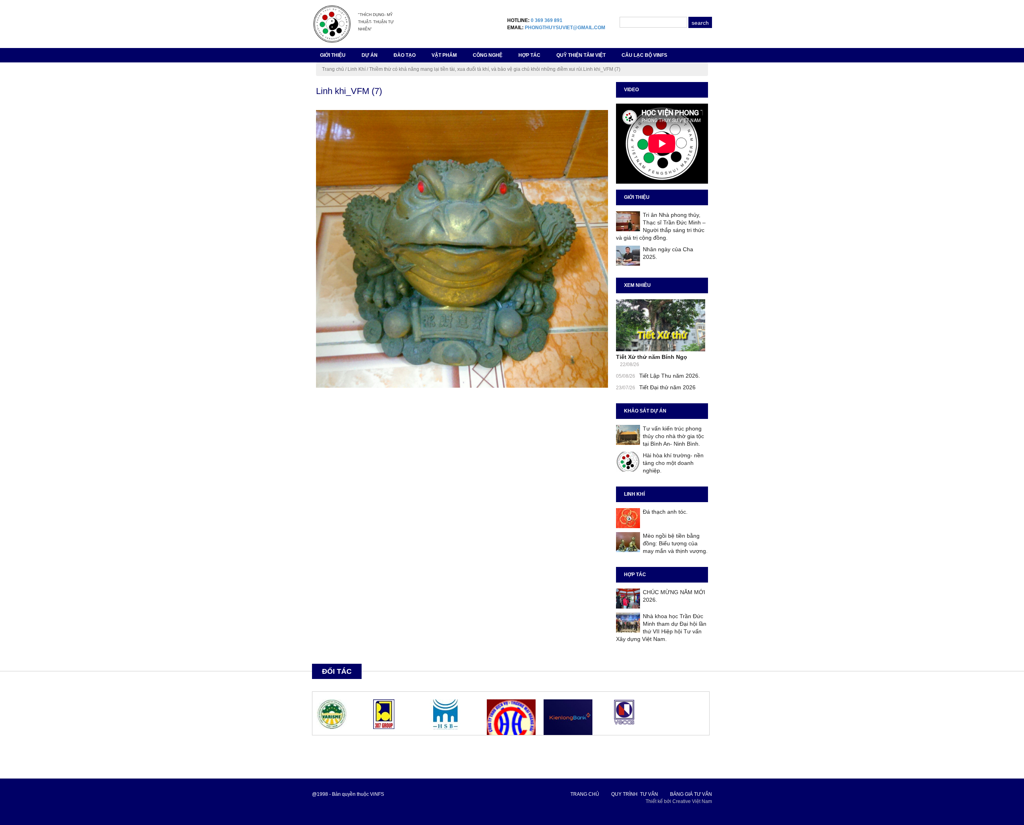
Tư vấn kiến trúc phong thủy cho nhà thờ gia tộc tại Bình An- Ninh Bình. (673, 436)
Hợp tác (529, 55)
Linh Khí (357, 69)
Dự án (370, 55)
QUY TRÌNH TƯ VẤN (634, 794)
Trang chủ (333, 69)
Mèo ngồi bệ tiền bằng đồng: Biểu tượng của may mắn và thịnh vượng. (675, 543)
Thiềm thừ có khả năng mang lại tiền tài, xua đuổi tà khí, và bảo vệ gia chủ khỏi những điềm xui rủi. (476, 69)
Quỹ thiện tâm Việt (581, 55)
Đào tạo (405, 55)
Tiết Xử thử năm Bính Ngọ (651, 357)
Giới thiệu (333, 55)
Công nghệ (487, 55)
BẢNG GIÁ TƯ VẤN (691, 794)
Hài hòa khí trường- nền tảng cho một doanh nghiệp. (673, 463)
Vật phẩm (444, 55)
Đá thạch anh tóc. (665, 512)
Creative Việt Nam (692, 801)
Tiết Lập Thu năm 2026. (669, 375)
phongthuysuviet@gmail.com (565, 27)
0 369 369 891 (546, 20)
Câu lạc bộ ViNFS (644, 55)
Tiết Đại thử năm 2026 (667, 387)
